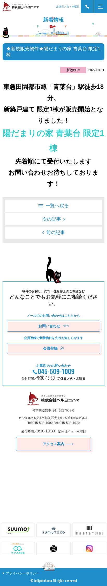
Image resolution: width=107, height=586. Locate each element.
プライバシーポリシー (22, 573)
